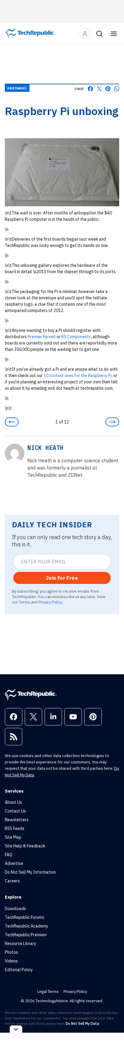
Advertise (14, 863)
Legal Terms (48, 991)
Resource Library (20, 943)
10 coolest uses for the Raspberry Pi (78, 375)
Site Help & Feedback (25, 846)
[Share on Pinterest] (107, 88)
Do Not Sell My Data (82, 1023)
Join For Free (62, 578)
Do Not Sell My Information (30, 872)
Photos (11, 952)
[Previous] (12, 421)
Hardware (17, 88)
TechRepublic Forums (24, 917)
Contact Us (15, 811)
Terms (24, 602)
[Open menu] (113, 33)
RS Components (76, 336)
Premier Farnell (42, 336)
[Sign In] (84, 33)
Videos (11, 961)
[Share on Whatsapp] (116, 88)
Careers (12, 881)
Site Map (13, 837)
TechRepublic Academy (26, 926)
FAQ (8, 854)
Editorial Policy (19, 969)
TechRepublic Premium (26, 934)
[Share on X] (99, 88)
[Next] (112, 421)
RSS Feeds (14, 828)
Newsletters (17, 819)
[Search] (99, 33)
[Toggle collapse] (16, 1029)
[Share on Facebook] (90, 88)
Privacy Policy (50, 602)
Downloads (15, 908)
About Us (13, 802)
